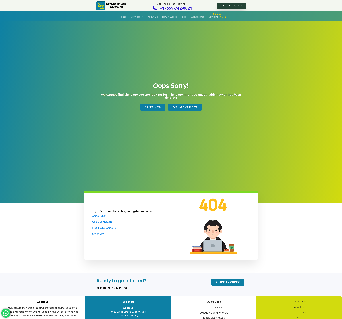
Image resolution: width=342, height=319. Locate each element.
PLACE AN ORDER (228, 282)
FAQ (299, 318)
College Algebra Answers (213, 313)
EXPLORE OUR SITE (185, 107)
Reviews (217, 16)
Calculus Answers (102, 222)
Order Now (152, 107)
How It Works (169, 16)
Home (122, 16)
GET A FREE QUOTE (231, 6)
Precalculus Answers (104, 228)
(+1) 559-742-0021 (174, 8)
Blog (183, 16)
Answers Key (99, 216)
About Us (152, 16)
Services (136, 16)
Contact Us (197, 16)
